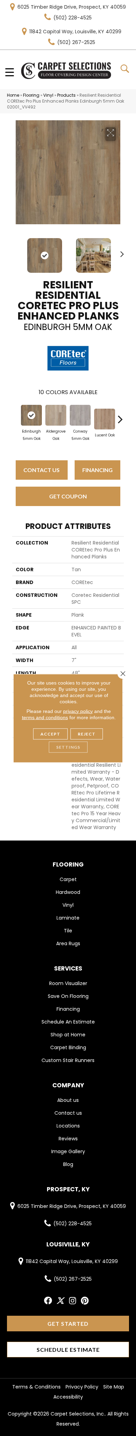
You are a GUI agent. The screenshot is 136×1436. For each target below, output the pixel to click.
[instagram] (72, 1301)
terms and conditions (45, 717)
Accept (50, 733)
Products (66, 95)
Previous (15, 252)
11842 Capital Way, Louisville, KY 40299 (75, 31)
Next (120, 252)
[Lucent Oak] (104, 419)
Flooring (31, 95)
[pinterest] (85, 1301)
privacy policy (78, 711)
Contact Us (41, 470)
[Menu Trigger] (9, 71)
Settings (68, 746)
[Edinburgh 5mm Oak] (31, 415)
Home (13, 95)
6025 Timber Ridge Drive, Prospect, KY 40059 (71, 6)
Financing (97, 470)
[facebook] (48, 1301)
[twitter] (60, 1301)
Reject (87, 733)
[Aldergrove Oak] (56, 415)
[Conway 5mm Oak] (80, 415)
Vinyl (48, 95)
